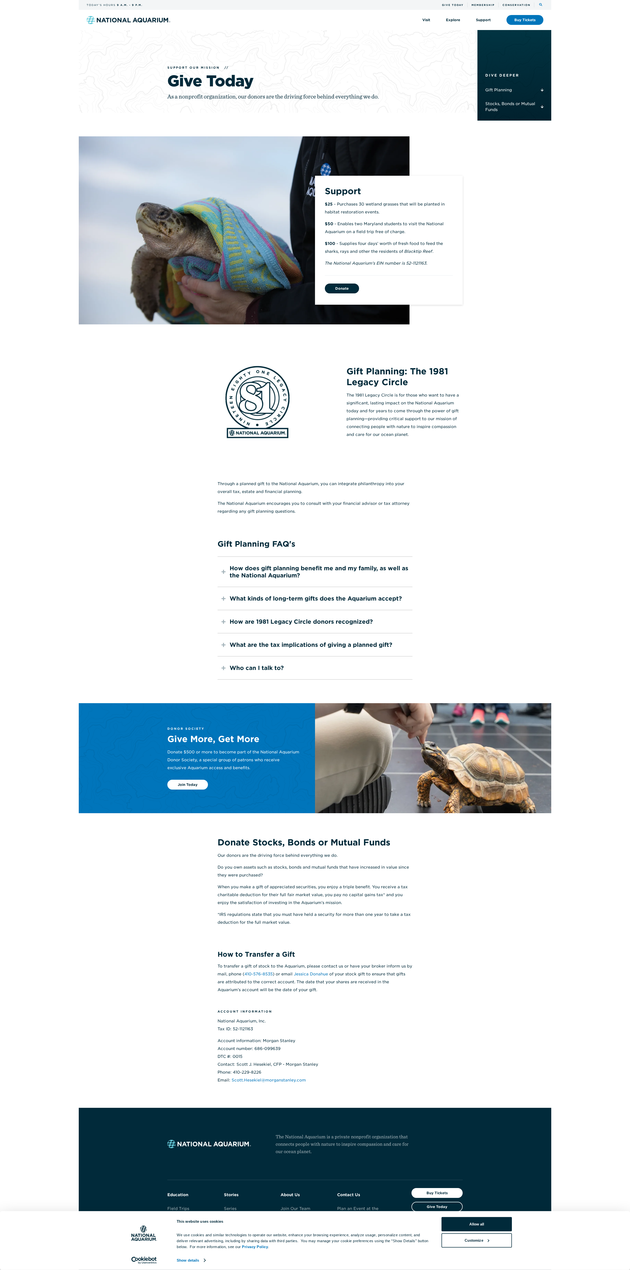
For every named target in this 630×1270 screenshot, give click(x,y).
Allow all (476, 1224)
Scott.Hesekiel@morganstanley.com (269, 1080)
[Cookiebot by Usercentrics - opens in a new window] (144, 1260)
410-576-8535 (258, 974)
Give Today (437, 1207)
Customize (474, 1240)
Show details (188, 1260)
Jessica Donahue (311, 974)
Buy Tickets (437, 1193)
